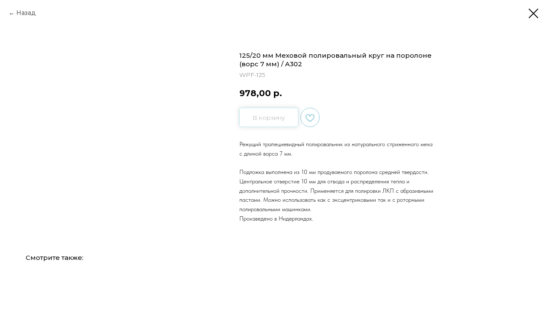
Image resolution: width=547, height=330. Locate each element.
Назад (25, 13)
